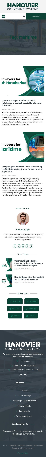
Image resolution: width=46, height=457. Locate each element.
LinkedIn (32, 315)
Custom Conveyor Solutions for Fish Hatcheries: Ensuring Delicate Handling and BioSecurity (21, 102)
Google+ (32, 301)
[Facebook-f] (14, 246)
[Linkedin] (21, 374)
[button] (3, 16)
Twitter (16, 315)
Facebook (15, 301)
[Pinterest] (31, 246)
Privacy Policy (23, 453)
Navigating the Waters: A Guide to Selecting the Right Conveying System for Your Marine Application (22, 169)
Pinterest (15, 308)
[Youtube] (25, 374)
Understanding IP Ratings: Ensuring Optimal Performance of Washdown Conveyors (28, 263)
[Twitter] (19, 246)
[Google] (23, 246)
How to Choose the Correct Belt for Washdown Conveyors (29, 278)
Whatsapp (32, 308)
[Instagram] (27, 246)
